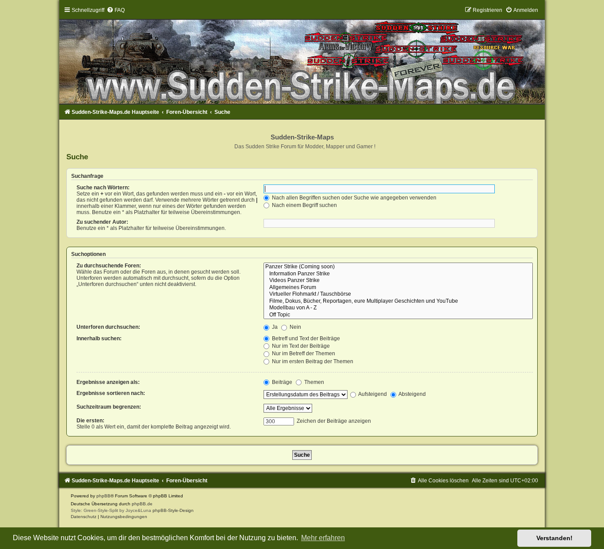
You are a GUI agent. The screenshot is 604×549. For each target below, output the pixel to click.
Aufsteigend (372, 394)
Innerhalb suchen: (99, 338)
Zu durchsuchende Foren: (108, 266)
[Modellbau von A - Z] (398, 308)
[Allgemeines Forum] (398, 287)
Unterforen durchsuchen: (108, 327)
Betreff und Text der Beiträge (305, 338)
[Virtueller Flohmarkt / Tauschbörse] (398, 294)
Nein (294, 327)
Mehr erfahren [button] (323, 537)
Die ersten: (90, 420)
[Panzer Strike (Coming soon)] (398, 267)
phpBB (103, 495)
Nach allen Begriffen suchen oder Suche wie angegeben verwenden (353, 198)
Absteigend (412, 394)
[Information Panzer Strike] (398, 274)
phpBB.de (142, 503)
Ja (274, 327)
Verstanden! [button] (554, 537)
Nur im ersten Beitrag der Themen (312, 361)
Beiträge (281, 382)
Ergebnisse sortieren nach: (110, 393)
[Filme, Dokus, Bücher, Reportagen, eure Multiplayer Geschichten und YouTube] (398, 301)
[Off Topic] (398, 315)
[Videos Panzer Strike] (398, 280)
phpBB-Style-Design (173, 510)
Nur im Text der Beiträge (300, 346)
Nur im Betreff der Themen (303, 353)
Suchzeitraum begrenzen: (108, 407)
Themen (313, 382)
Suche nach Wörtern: (103, 187)
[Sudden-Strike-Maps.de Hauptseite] (301, 55)
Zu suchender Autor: (102, 222)
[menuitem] (116, 10)
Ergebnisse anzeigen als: (108, 382)
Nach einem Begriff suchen (304, 205)
